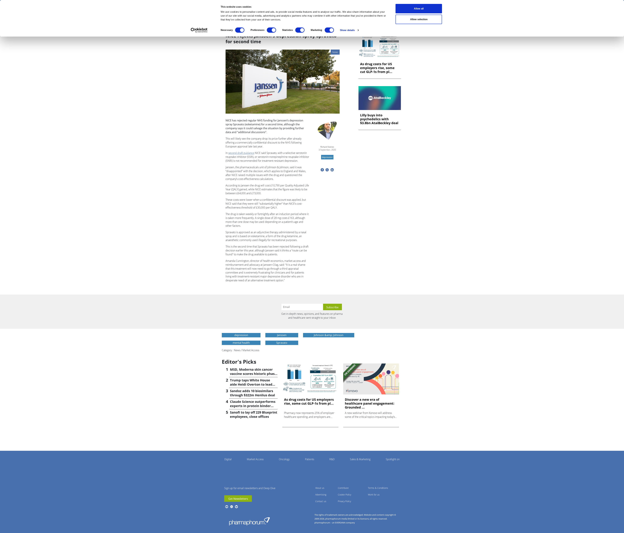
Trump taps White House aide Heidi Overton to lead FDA (251, 384)
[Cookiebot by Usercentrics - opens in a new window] (199, 30)
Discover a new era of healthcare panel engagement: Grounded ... (369, 403)
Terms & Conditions (378, 487)
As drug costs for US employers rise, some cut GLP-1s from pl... (377, 68)
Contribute (343, 487)
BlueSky (236, 506)
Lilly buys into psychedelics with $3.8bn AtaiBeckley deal (379, 119)
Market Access (255, 459)
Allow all (419, 8)
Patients (309, 459)
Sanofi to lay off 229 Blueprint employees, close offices (253, 414)
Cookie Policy (344, 494)
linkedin (231, 506)
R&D (332, 459)
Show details (347, 30)
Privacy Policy (344, 501)
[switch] (271, 30)
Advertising (320, 494)
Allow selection (419, 19)
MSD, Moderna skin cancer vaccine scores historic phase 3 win (253, 373)
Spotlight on (393, 459)
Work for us (374, 494)
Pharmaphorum (249, 521)
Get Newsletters (238, 498)
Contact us (320, 501)
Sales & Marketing (360, 459)
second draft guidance (241, 153)
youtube (226, 506)
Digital (228, 459)
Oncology (284, 459)
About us (319, 487)
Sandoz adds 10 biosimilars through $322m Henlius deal (252, 393)
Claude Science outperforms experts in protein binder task (252, 405)
